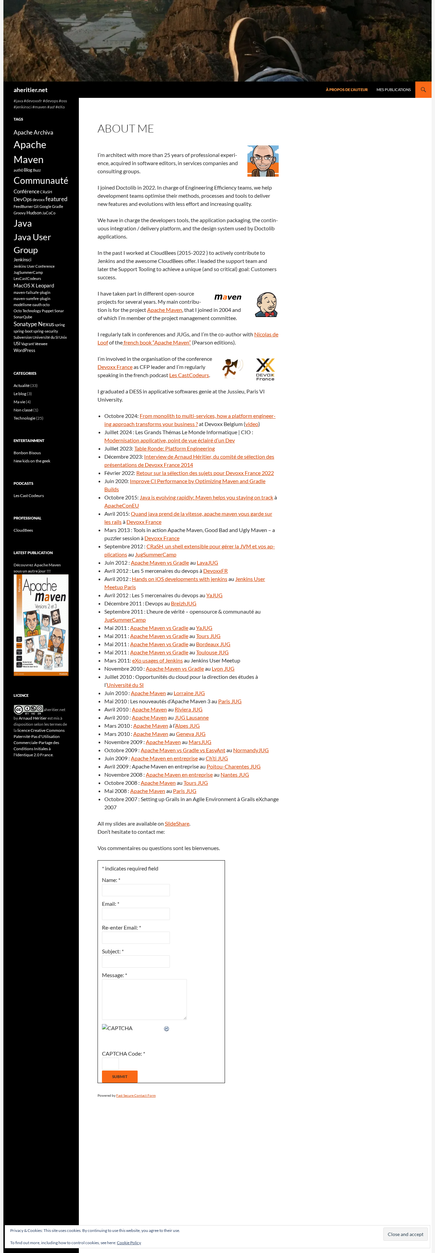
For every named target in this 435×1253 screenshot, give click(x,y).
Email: (110, 903)
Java (23, 223)
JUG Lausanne (192, 717)
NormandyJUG (251, 750)
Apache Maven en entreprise (164, 758)
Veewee (41, 343)
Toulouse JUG (212, 652)
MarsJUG (200, 742)
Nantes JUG (235, 774)
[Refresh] (167, 1028)
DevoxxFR (215, 570)
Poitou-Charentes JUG (234, 766)
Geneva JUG (191, 733)
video (251, 424)
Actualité (22, 385)
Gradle (57, 206)
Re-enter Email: (121, 927)
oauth (37, 304)
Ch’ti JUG (217, 758)
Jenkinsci (22, 259)
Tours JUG (208, 636)
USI (17, 343)
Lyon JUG (223, 668)
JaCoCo (48, 213)
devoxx (39, 199)
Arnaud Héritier (33, 718)
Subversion (23, 337)
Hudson (34, 212)
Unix (63, 337)
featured (57, 199)
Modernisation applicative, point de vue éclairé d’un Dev (169, 440)
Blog (28, 170)
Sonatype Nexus (34, 324)
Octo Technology (27, 310)
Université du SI (125, 685)
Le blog (20, 393)
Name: (111, 880)
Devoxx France (115, 367)
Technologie (24, 418)
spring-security (45, 331)
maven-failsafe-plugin (32, 292)
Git (36, 206)
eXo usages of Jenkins (157, 660)
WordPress (24, 350)
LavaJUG (207, 562)
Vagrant (27, 343)
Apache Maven (164, 309)
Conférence (26, 191)
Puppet (48, 310)
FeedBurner (23, 206)
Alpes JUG (187, 725)
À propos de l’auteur (347, 89)
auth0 (18, 170)
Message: (114, 975)
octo (46, 304)
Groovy (20, 213)
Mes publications (394, 89)
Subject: (113, 951)
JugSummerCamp (155, 554)
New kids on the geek (32, 460)
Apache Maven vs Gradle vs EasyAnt (183, 750)
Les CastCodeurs (189, 375)
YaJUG (214, 595)
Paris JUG (230, 701)
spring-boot (23, 331)
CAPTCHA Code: (123, 1053)
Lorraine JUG (189, 693)
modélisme (23, 304)
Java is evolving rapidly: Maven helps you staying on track (206, 497)
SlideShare (177, 823)
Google (45, 206)
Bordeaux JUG (213, 644)
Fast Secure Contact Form (136, 1095)
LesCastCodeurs (27, 278)
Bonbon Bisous (27, 452)
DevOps (23, 199)
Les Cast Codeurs (29, 495)
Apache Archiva (33, 132)
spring (60, 324)
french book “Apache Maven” (157, 342)
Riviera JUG (189, 709)
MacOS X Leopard (34, 285)
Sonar (59, 310)
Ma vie (19, 401)
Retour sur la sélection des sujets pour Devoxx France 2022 (205, 473)
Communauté (41, 180)
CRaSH (46, 192)
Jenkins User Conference (34, 266)
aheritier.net (31, 89)
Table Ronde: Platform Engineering (174, 448)
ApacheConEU (121, 505)
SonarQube (23, 317)
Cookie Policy (129, 1242)
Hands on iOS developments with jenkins (179, 579)
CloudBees (23, 530)
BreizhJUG (183, 603)
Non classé (23, 409)
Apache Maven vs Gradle (160, 562)
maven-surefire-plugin (32, 298)
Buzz (37, 170)
